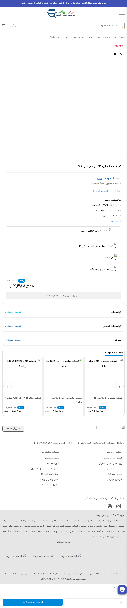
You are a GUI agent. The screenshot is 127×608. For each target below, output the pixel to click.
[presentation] (7, 386)
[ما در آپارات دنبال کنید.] (110, 507)
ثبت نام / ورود (14, 25)
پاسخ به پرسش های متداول (45, 468)
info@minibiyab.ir (43, 443)
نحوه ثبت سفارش (113, 468)
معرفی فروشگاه (114, 474)
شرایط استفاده (52, 463)
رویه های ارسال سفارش (110, 463)
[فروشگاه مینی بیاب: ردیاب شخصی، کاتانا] (61, 13)
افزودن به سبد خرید (33, 602)
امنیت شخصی (111, 37)
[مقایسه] (115, 54)
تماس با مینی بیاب (49, 479)
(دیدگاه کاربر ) (100, 191)
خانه (123, 37)
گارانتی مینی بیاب (113, 479)
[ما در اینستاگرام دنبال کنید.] (118, 507)
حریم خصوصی (52, 458)
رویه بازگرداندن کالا (49, 474)
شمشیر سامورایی (94, 37)
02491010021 (73, 443)
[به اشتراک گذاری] (121, 54)
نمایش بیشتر (14, 312)
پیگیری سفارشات (50, 484)
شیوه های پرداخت (113, 458)
